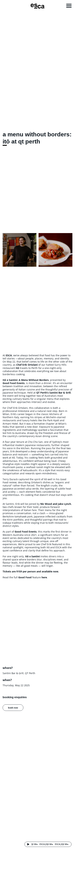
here (44, 577)
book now (13, 707)
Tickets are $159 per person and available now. (31, 571)
